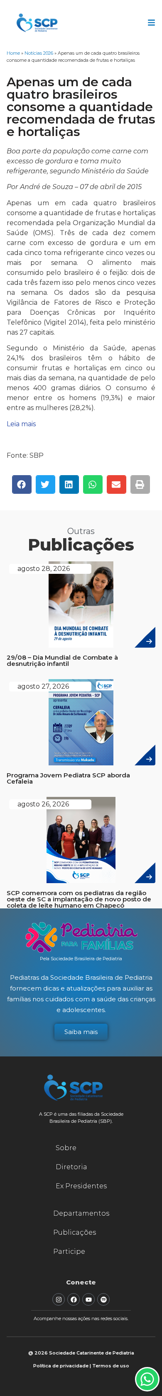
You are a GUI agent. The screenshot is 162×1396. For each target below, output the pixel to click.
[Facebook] (73, 1299)
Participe (69, 1251)
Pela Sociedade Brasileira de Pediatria (81, 958)
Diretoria (71, 1167)
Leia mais (21, 424)
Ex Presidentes (81, 1186)
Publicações (74, 1232)
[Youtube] (88, 1299)
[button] (22, 484)
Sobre (66, 1148)
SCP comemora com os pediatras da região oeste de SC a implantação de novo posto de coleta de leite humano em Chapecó (79, 899)
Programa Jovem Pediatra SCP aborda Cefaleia (68, 778)
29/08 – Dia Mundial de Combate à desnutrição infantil (62, 660)
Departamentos (81, 1213)
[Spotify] (103, 1299)
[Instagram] (58, 1299)
